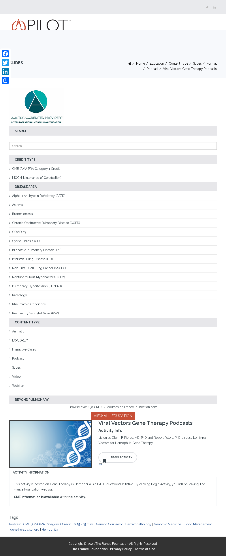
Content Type (178, 63)
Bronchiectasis (22, 214)
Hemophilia (50, 529)
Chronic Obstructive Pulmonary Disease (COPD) (46, 223)
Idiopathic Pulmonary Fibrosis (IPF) (36, 250)
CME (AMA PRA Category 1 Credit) (36, 168)
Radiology (19, 295)
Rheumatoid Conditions (29, 304)
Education (157, 63)
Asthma (17, 205)
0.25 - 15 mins (84, 524)
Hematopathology (138, 524)
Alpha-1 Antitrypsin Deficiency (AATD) (38, 196)
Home (140, 63)
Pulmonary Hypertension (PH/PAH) (37, 286)
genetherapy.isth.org (24, 529)
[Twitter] (5, 62)
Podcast (152, 69)
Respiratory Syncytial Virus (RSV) (35, 313)
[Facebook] (5, 53)
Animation (19, 331)
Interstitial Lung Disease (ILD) (32, 259)
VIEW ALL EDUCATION (113, 416)
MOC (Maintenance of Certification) (36, 177)
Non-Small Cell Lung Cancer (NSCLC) (39, 268)
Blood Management (197, 524)
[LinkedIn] (5, 71)
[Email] (157, 464)
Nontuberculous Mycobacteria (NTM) (38, 277)
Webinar (18, 385)
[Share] (5, 80)
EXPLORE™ (20, 340)
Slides (197, 63)
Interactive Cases (24, 349)
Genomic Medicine (167, 524)
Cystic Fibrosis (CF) (26, 241)
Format (212, 63)
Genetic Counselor (109, 524)
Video (16, 376)
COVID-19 (19, 232)
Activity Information (31, 472)
